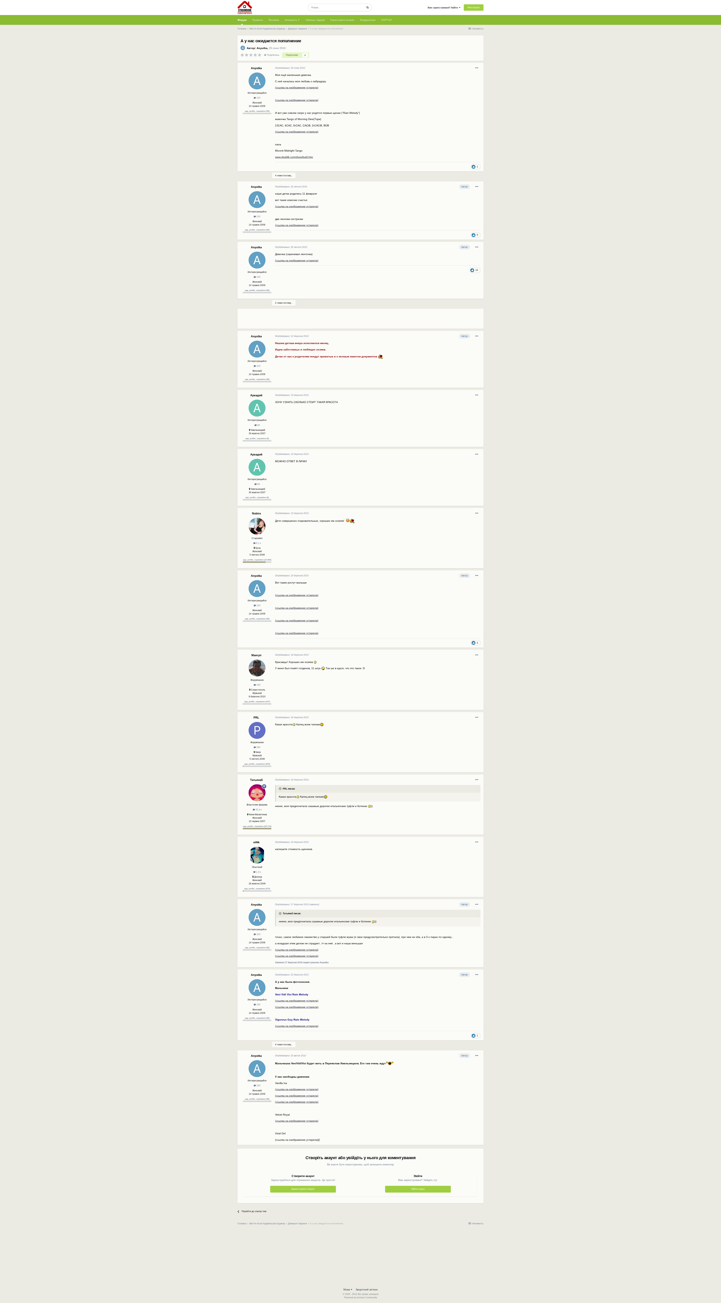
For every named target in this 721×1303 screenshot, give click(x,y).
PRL (256, 717)
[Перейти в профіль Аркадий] (257, 408)
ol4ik (256, 842)
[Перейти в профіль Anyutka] (243, 48)
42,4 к (258, 809)
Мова (347, 1289)
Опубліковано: (290, 68)
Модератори (368, 19)
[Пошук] (368, 7)
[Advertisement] (343, 320)
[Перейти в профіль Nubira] (257, 526)
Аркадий (256, 395)
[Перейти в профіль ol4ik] (257, 855)
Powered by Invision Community (360, 1297)
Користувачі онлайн (342, 19)
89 (258, 425)
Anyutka (262, 48)
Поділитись (272, 55)
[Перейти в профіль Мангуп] (257, 668)
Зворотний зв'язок (367, 1289)
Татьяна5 (256, 779)
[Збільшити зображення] (381, 356)
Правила (257, 19)
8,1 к (258, 543)
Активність (291, 19)
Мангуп (256, 655)
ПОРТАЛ (386, 19)
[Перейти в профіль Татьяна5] (257, 792)
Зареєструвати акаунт (303, 1189)
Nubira (256, 513)
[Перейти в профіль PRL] (257, 730)
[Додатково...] (476, 68)
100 (258, 98)
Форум (242, 19)
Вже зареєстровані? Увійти (443, 7)
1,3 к (258, 872)
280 (258, 747)
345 (258, 685)
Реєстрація (474, 7)
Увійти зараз (418, 1189)
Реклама (273, 19)
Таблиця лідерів (315, 19)
